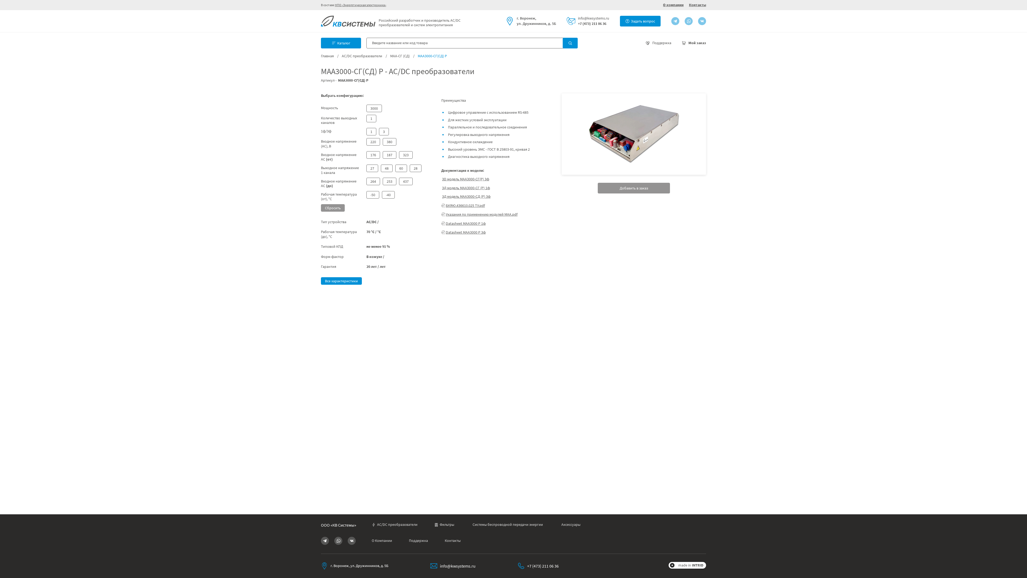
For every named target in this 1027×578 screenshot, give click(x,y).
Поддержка (418, 540)
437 (406, 181)
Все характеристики (341, 281)
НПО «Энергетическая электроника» (360, 5)
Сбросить (333, 208)
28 (415, 168)
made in (690, 565)
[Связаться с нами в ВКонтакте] (702, 21)
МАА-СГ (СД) (400, 56)
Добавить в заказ (634, 188)
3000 (374, 108)
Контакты (697, 4)
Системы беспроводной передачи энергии (508, 524)
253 (389, 181)
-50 (372, 194)
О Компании (382, 540)
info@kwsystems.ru (593, 18)
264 (373, 181)
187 (389, 155)
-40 (388, 194)
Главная (327, 56)
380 (389, 141)
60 (401, 168)
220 (373, 141)
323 (406, 155)
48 (387, 168)
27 (372, 168)
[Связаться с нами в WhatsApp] (689, 21)
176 (373, 155)
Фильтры (447, 524)
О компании (673, 4)
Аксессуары (570, 524)
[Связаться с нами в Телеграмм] (675, 21)
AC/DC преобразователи (362, 56)
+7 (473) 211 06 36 (592, 23)
